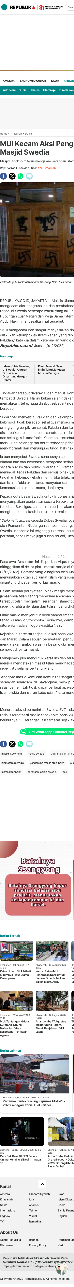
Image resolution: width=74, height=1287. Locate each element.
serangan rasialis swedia (42, 771)
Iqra (31, 1199)
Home (3, 133)
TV (2, 1221)
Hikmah (35, 90)
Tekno (33, 1210)
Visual (33, 1216)
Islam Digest (65, 1199)
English (62, 1216)
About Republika (10, 1239)
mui (65, 771)
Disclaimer (6, 1245)
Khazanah (16, 133)
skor (54, 80)
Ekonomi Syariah (33, 80)
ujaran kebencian (11, 771)
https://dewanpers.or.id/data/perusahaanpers (32, 1266)
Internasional (8, 1210)
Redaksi (34, 1239)
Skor (61, 1194)
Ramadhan (35, 1221)
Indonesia (9, 90)
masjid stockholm (11, 753)
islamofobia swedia (12, 762)
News (3, 1205)
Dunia (22, 90)
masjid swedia (36, 753)
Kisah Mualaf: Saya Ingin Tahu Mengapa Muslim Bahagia (51, 369)
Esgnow (5, 1216)
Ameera (5, 1194)
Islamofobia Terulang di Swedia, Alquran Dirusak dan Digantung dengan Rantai (17, 373)
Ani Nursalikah (47, 168)
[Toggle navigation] (4, 7)
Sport (61, 1205)
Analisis (34, 1205)
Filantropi (49, 90)
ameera (9, 80)
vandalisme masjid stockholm (47, 762)
